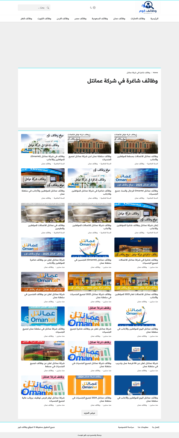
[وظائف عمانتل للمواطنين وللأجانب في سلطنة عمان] (43, 184)
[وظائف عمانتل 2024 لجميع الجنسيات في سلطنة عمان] (89, 391)
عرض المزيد (89, 413)
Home (155, 72)
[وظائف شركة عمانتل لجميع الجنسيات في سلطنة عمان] (89, 356)
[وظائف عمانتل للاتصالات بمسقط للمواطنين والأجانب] (136, 149)
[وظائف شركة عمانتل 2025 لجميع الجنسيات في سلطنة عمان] (89, 287)
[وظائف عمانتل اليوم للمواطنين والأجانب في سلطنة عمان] (136, 322)
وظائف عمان (139, 164)
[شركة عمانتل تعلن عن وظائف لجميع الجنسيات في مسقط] (43, 356)
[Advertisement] (89, 43)
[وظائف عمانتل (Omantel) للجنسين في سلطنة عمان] (89, 253)
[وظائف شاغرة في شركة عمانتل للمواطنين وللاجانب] (89, 184)
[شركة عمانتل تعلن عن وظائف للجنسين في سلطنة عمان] (43, 287)
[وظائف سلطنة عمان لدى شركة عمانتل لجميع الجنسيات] (89, 149)
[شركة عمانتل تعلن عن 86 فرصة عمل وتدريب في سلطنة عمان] (136, 356)
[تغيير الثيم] (92, 7)
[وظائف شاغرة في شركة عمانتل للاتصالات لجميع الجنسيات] (136, 253)
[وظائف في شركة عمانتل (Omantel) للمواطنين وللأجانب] (43, 149)
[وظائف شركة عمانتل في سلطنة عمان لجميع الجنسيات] (43, 322)
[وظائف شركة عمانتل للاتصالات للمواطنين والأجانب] (89, 218)
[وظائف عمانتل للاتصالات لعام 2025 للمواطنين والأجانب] (136, 287)
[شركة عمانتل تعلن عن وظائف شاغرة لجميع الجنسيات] (89, 322)
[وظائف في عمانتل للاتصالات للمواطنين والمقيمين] (43, 218)
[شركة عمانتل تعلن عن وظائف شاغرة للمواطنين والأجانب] (43, 253)
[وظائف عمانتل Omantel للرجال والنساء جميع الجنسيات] (136, 184)
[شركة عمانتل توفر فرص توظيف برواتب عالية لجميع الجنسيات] (43, 391)
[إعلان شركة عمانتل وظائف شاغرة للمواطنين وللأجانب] (136, 218)
